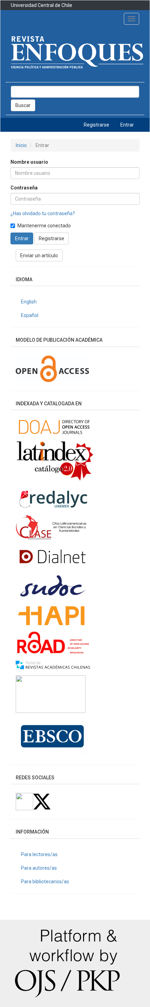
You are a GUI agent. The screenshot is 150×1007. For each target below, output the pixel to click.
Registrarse (96, 125)
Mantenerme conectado (44, 225)
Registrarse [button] (51, 238)
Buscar (23, 105)
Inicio (21, 145)
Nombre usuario (29, 162)
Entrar (127, 125)
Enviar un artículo (39, 255)
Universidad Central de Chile (41, 5)
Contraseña (24, 187)
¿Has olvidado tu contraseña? (42, 213)
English (29, 301)
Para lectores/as (39, 854)
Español (29, 315)
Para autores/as (39, 868)
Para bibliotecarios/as (45, 881)
